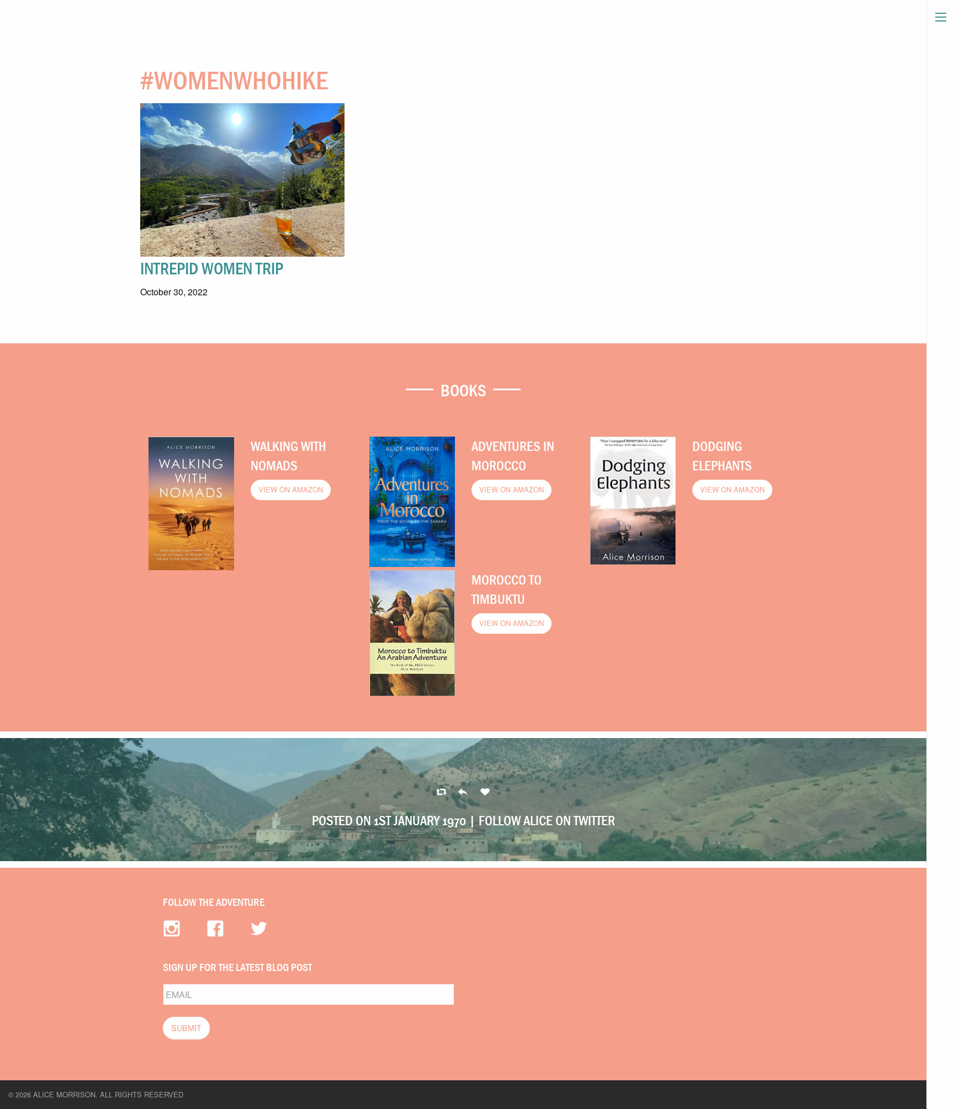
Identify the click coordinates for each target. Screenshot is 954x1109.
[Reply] (441, 792)
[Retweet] (463, 792)
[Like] (485, 792)
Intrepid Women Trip (211, 268)
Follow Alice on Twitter (547, 820)
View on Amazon (290, 489)
